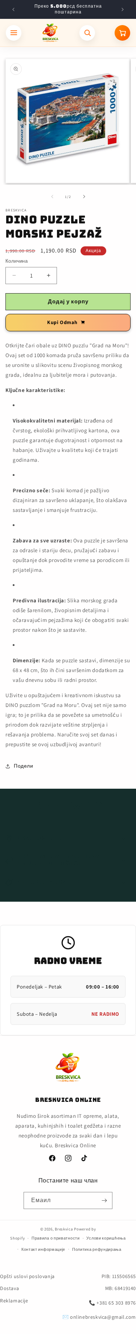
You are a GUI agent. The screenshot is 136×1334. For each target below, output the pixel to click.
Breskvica (64, 1229)
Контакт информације (43, 1249)
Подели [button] (23, 766)
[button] (68, 838)
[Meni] (13, 33)
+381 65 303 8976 (116, 1302)
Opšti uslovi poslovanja (27, 1276)
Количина (16, 261)
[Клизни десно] (84, 197)
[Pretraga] (87, 33)
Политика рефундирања (96, 1249)
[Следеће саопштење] (123, 9)
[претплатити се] (104, 1200)
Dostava (9, 1288)
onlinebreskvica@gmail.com (103, 1317)
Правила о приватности (56, 1238)
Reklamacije (14, 1300)
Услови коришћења (105, 1238)
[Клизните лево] (52, 197)
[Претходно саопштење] (13, 9)
